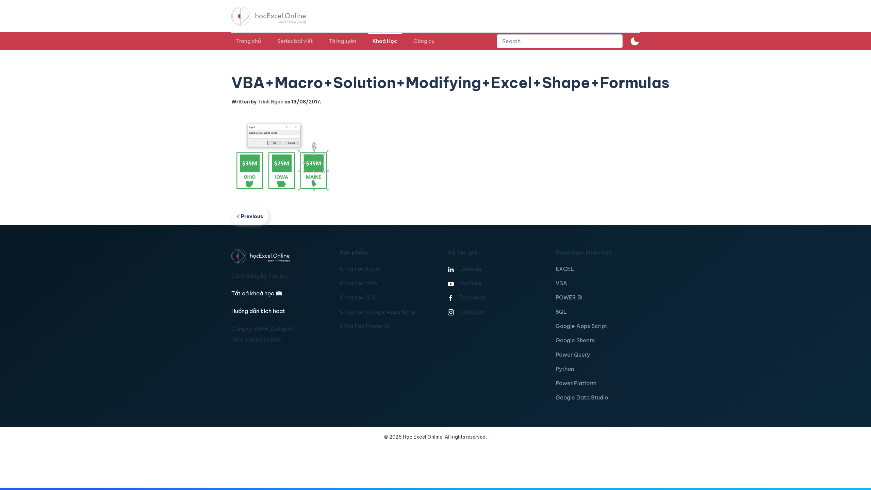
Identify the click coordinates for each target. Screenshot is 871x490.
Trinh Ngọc (270, 102)
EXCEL (565, 268)
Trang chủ (248, 41)
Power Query (573, 354)
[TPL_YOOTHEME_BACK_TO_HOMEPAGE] (274, 16)
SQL (561, 311)
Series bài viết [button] (295, 41)
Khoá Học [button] (385, 41)
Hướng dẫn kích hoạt (258, 311)
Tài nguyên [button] (342, 41)
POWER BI (569, 297)
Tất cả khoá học (256, 293)
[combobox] (560, 41)
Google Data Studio (582, 397)
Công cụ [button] (423, 41)
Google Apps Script (581, 326)
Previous (252, 216)
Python (565, 368)
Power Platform (576, 383)
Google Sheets (575, 340)
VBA (561, 283)
